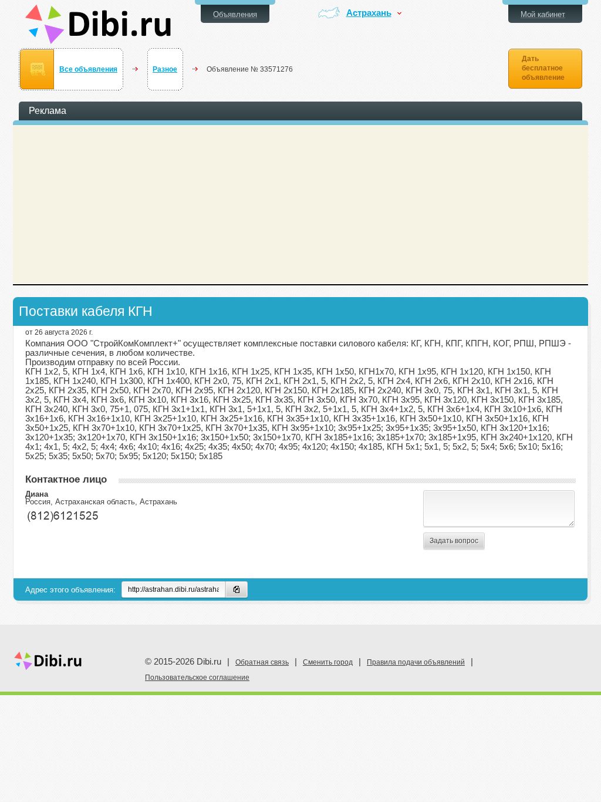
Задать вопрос (454, 541)
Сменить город (328, 662)
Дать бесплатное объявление (543, 68)
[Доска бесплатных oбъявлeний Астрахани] (98, 24)
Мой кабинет (543, 14)
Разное (165, 69)
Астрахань (368, 13)
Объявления (235, 14)
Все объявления (88, 69)
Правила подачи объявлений (416, 662)
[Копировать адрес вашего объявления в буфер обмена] (236, 589)
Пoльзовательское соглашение (197, 677)
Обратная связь (262, 662)
